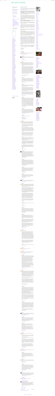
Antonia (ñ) (37, 57)
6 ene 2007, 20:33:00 (24, 82)
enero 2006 (13, 86)
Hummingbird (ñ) (37, 81)
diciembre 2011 (13, 49)
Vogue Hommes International (39, 63)
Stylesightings (37, 103)
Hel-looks (37, 99)
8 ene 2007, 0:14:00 (23, 362)
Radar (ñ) (37, 119)
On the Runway (37, 85)
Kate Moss (37, 30)
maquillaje (37, 32)
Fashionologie (37, 79)
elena (22, 52)
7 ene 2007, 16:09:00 (24, 157)
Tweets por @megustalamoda (15, 13)
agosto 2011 (13, 51)
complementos (37, 20)
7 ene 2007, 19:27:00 (24, 212)
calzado (37, 17)
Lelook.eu (37, 101)
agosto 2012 (13, 46)
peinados (37, 39)
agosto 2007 (13, 73)
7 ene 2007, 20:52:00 (24, 284)
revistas (37, 43)
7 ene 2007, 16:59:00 (24, 165)
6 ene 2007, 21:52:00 (24, 113)
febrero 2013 (13, 44)
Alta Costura (14, 20)
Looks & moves (37, 102)
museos (37, 36)
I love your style (37, 117)
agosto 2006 (13, 81)
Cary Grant (37, 18)
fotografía (37, 26)
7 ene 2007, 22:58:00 (24, 321)
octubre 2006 (13, 80)
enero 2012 (13, 48)
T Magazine (37, 61)
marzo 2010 (13, 58)
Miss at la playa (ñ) (38, 83)
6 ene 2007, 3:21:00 (23, 54)
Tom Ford (37, 48)
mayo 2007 (13, 75)
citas (36, 19)
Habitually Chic (37, 116)
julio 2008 (13, 69)
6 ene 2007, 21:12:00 (24, 95)
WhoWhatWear (37, 87)
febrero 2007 (13, 77)
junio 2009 (13, 62)
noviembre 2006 (13, 79)
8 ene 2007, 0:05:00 (23, 350)
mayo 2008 (13, 70)
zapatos (37, 49)
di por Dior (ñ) (37, 88)
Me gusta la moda (16, 9)
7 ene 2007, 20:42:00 (24, 268)
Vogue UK (37, 65)
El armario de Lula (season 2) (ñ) (39, 77)
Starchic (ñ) (37, 86)
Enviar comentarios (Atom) (25, 390)
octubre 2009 (13, 60)
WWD (36, 67)
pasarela (37, 38)
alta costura (37, 13)
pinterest (37, 41)
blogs (36, 15)
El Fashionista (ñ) (38, 76)
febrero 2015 (13, 38)
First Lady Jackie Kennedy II (15, 22)
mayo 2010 (13, 57)
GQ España (37, 59)
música (37, 37)
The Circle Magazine (15, 16)
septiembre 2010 (13, 55)
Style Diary (23, 39)
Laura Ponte (37, 31)
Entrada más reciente (22, 389)
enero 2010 (13, 59)
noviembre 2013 (13, 40)
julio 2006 (13, 82)
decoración (37, 21)
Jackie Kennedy (37, 29)
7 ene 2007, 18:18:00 (24, 181)
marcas (37, 33)
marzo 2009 (13, 64)
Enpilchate (23, 377)
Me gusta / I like (15, 12)
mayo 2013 (13, 42)
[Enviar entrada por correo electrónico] (25, 47)
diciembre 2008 (13, 66)
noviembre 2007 (13, 71)
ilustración (37, 28)
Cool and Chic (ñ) (38, 75)
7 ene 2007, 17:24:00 (24, 177)
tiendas (37, 47)
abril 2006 (13, 84)
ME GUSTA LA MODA (18, 2)
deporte (37, 22)
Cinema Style (37, 114)
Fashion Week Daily (38, 58)
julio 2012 (13, 47)
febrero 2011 (13, 53)
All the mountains (37, 112)
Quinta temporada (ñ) (38, 118)
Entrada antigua (33, 389)
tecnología (37, 45)
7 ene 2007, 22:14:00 (24, 310)
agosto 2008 (13, 68)
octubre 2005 (13, 88)
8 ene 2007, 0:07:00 (23, 357)
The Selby (37, 120)
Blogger (30, 394)
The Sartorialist (37, 104)
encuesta (37, 24)
